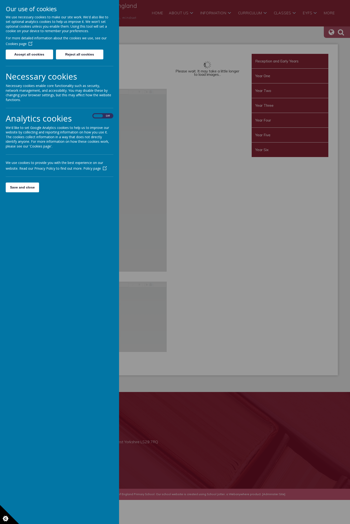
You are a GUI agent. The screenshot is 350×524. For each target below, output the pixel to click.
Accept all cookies (29, 54)
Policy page (92, 168)
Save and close (22, 187)
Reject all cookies (79, 54)
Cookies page (16, 43)
